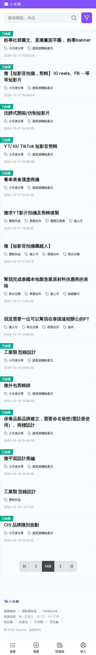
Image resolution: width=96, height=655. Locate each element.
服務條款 (10, 611)
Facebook (50, 611)
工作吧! (39, 622)
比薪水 (23, 622)
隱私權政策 (29, 611)
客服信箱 (10, 616)
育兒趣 (54, 622)
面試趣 (8, 622)
